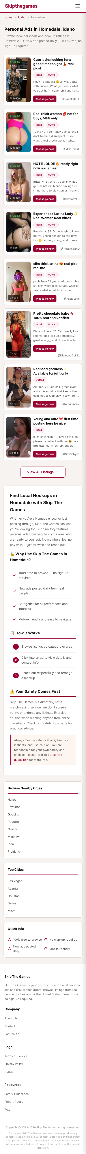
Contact (9, 1026)
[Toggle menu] (78, 6)
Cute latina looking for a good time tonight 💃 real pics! (53, 63)
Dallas (12, 903)
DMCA (8, 1072)
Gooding (13, 814)
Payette (13, 821)
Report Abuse (13, 1101)
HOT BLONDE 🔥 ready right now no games (55, 166)
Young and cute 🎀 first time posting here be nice (55, 421)
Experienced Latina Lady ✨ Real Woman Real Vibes (55, 216)
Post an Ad (11, 1034)
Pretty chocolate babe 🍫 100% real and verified (53, 315)
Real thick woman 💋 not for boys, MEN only (55, 116)
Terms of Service (16, 1056)
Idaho (22, 17)
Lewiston (14, 807)
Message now (45, 99)
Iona (11, 844)
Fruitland (14, 851)
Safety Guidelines (16, 1094)
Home (8, 17)
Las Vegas (15, 881)
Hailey (12, 799)
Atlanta (13, 888)
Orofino (13, 829)
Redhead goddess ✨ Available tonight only (50, 371)
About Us (10, 1018)
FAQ (7, 1109)
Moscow (14, 836)
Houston (14, 896)
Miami (12, 911)
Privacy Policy (13, 1064)
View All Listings (40, 472)
